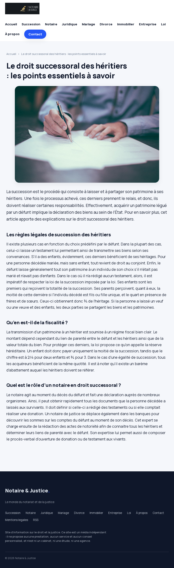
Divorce (106, 24)
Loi (163, 24)
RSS (35, 520)
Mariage (88, 24)
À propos (12, 34)
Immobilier (125, 24)
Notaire (51, 24)
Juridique (69, 24)
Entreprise (147, 24)
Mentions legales (16, 520)
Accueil (11, 24)
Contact (35, 34)
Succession (31, 24)
